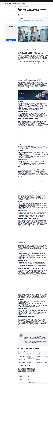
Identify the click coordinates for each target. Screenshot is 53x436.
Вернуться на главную (33, 382)
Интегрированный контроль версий (29, 215)
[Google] (29, 23)
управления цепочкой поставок (24, 295)
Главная (6, 3)
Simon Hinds (21, 14)
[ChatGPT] (25, 23)
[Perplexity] (26, 23)
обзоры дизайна (23, 220)
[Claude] (28, 23)
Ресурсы (23, 3)
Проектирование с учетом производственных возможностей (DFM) (27, 55)
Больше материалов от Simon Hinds (28, 344)
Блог (10, 3)
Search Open (39, 1)
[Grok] (31, 23)
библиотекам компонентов (36, 161)
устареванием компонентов (33, 173)
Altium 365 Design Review (35, 106)
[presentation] (47, 348)
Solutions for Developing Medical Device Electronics (24, 331)
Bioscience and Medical (10, 6)
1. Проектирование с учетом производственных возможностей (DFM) (11, 13)
